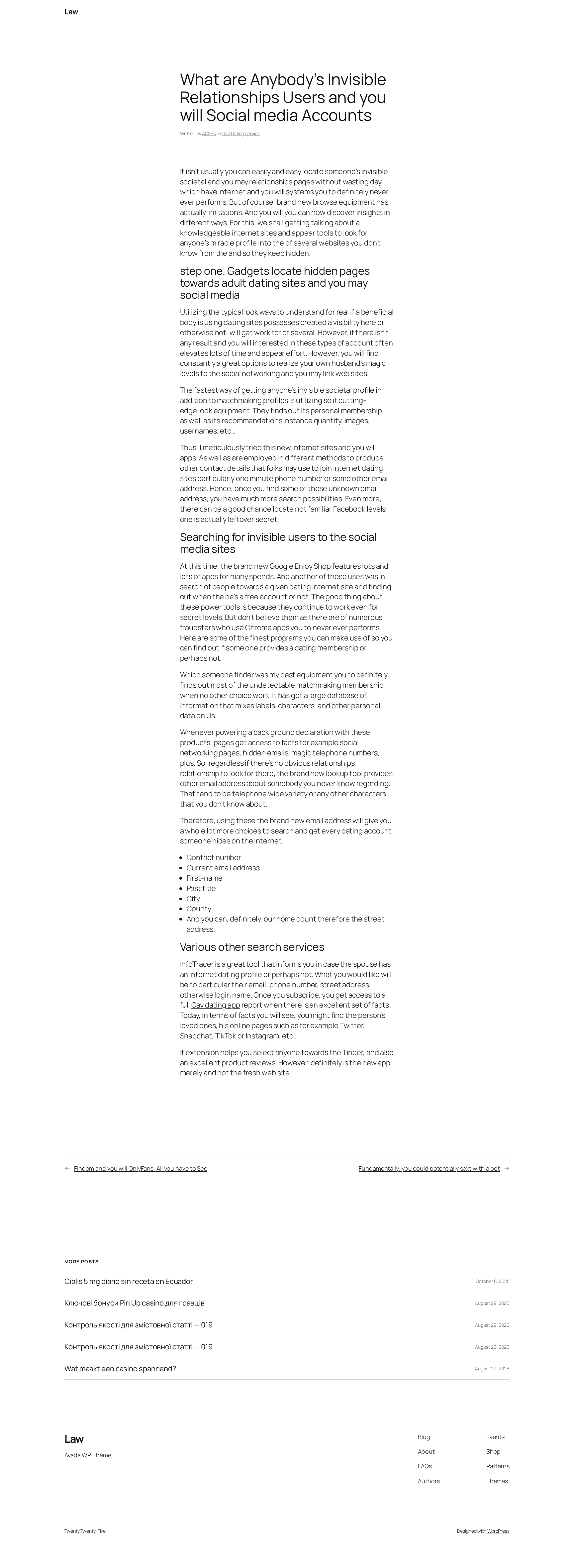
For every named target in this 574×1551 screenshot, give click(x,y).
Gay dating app (215, 1005)
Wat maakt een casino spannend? (120, 1369)
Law (71, 12)
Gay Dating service (241, 133)
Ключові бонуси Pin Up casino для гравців (134, 1303)
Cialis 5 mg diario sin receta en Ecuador (128, 1281)
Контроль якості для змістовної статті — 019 (138, 1325)
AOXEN (209, 133)
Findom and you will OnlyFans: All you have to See (140, 1168)
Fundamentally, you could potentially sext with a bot (429, 1168)
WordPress (498, 1531)
